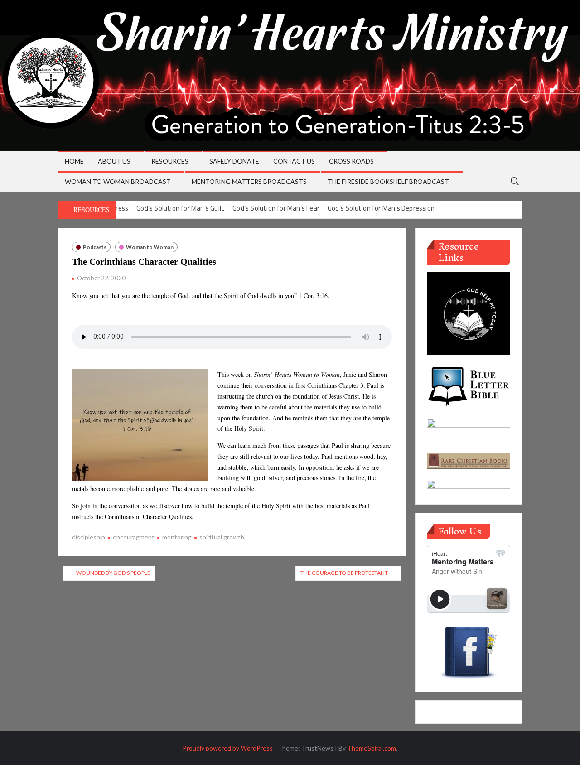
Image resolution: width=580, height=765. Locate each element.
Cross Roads (351, 161)
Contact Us (294, 161)
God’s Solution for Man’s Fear (275, 208)
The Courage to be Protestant (344, 572)
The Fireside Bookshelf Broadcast (388, 181)
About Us (114, 161)
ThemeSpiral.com (371, 748)
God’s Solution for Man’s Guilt (180, 208)
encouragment (134, 537)
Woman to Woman (150, 247)
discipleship (88, 537)
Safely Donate (234, 161)
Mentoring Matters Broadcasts (249, 181)
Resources (169, 161)
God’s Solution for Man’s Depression (381, 208)
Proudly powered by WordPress (228, 748)
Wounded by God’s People (113, 572)
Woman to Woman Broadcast (118, 181)
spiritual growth (221, 537)
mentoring (177, 537)
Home (74, 161)
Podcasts (94, 247)
